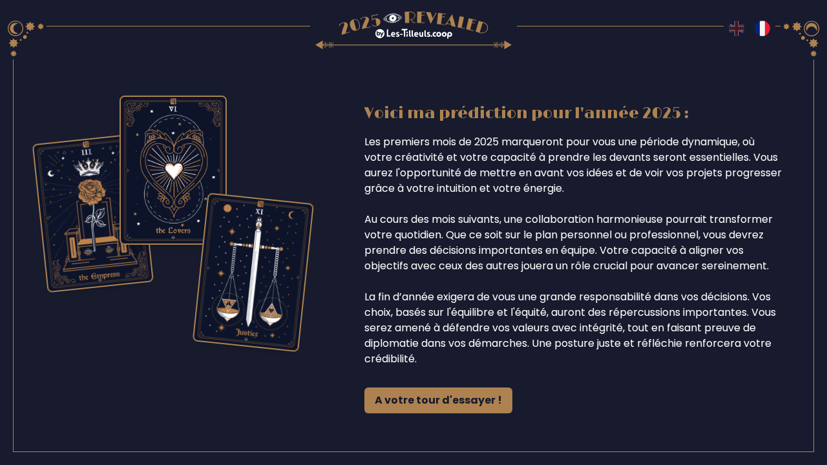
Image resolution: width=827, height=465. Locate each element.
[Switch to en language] (736, 28)
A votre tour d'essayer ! (438, 400)
